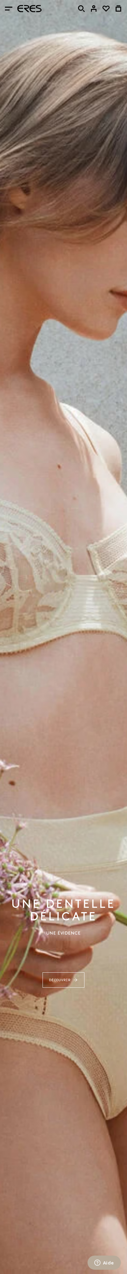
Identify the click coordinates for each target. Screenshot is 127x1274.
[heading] (29, 8)
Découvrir (59, 980)
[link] (93, 8)
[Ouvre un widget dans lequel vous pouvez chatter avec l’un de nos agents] (104, 1263)
